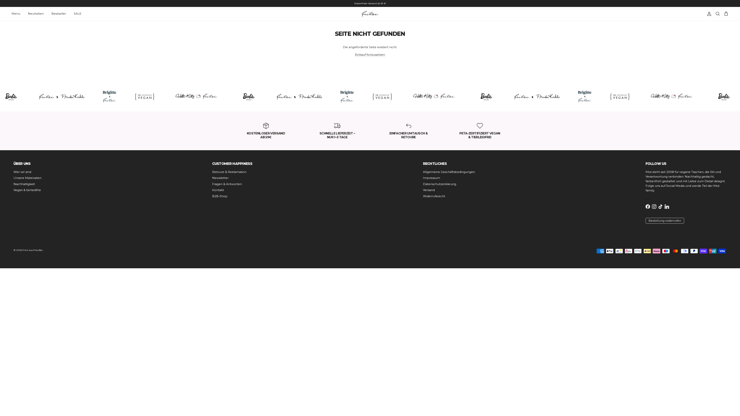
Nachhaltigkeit (24, 184)
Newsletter (220, 178)
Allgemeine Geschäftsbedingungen (449, 172)
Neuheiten (36, 13)
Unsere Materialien (27, 178)
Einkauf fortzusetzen (370, 54)
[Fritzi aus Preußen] (370, 14)
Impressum (431, 178)
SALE (77, 13)
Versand (429, 190)
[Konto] (708, 14)
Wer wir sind (22, 172)
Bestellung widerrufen (664, 220)
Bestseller (58, 13)
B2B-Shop (219, 196)
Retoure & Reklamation (229, 172)
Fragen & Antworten (227, 184)
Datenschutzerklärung (439, 184)
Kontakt (218, 190)
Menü (16, 13)
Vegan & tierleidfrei (27, 190)
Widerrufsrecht (434, 196)
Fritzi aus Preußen (33, 250)
